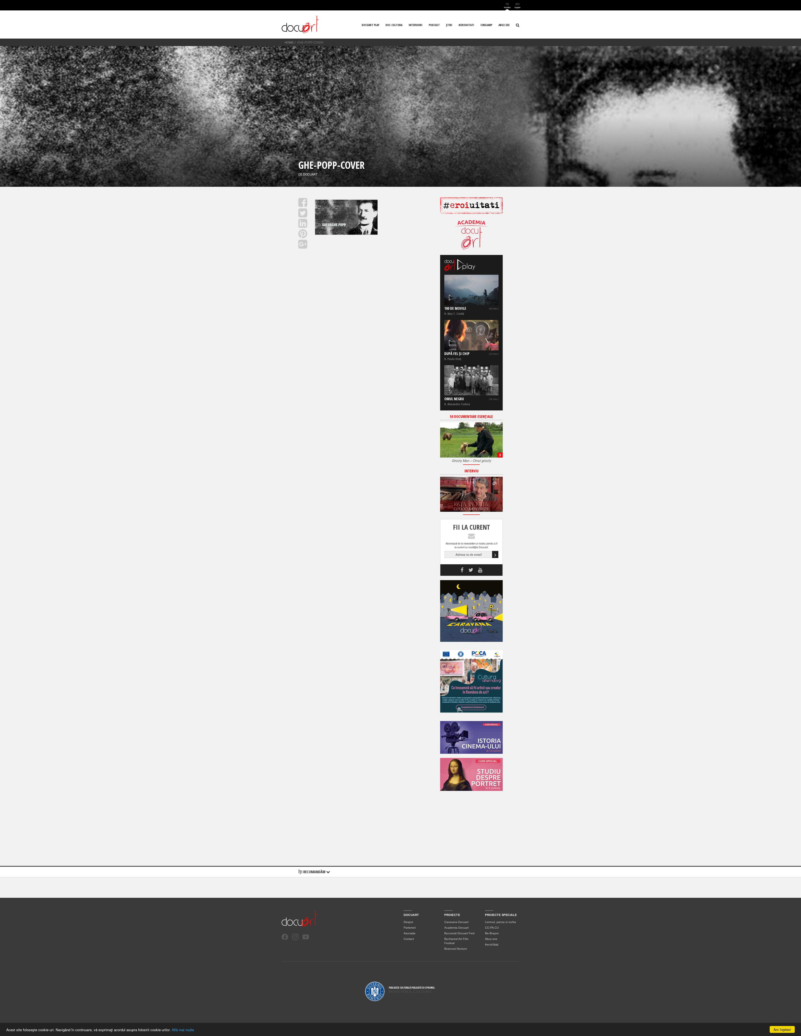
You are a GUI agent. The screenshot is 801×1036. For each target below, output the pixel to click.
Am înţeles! (782, 1029)
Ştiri (449, 25)
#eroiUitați (491, 944)
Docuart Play (370, 25)
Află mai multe (183, 1029)
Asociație (410, 933)
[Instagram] (295, 937)
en (517, 5)
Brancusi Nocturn (455, 948)
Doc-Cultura (393, 25)
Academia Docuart (456, 927)
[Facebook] (285, 937)
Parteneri (410, 927)
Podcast (434, 25)
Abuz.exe (491, 939)
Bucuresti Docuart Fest (459, 933)
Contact (409, 939)
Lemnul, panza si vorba (500, 922)
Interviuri (415, 25)
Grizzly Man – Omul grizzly (471, 460)
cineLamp (486, 25)
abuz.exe (504, 25)
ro (507, 5)
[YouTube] (305, 937)
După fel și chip (457, 353)
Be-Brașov (492, 933)
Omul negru (454, 398)
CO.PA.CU (492, 927)
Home (289, 42)
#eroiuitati (466, 25)
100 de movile (455, 308)
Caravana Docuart (456, 922)
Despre (408, 922)
